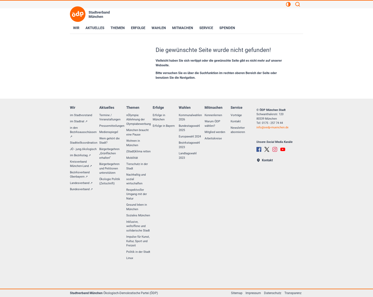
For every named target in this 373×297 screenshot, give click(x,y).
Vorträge (236, 115)
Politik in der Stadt (138, 252)
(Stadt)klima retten (138, 151)
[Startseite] (77, 14)
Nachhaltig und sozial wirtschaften (136, 179)
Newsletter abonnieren (238, 130)
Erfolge (138, 28)
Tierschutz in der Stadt (137, 166)
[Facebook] (258, 149)
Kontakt (236, 121)
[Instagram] (274, 149)
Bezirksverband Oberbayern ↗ (80, 175)
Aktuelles (94, 28)
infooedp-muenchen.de (272, 127)
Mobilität (132, 158)
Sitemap (236, 293)
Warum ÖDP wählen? (212, 124)
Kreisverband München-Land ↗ (81, 164)
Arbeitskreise (213, 138)
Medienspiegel (108, 132)
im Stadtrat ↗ (79, 121)
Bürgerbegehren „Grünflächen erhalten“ (109, 153)
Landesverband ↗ (81, 183)
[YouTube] (282, 149)
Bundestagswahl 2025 (189, 128)
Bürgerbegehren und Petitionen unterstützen (109, 168)
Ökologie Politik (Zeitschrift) (109, 181)
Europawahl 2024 (190, 136)
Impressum (253, 293)
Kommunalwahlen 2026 (190, 117)
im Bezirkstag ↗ (80, 155)
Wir (76, 28)
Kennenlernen (213, 115)
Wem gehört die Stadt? (109, 141)
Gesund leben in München (136, 207)
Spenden (227, 28)
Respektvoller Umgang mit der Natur (136, 194)
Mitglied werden (215, 132)
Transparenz (293, 293)
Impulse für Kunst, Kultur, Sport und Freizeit (138, 241)
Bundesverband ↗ (81, 189)
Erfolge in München (159, 117)
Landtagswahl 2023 (188, 156)
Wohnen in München (133, 143)
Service (206, 28)
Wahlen (159, 28)
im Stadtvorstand (81, 115)
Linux (129, 258)
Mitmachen (182, 28)
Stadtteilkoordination (83, 142)
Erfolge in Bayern (164, 126)
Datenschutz (272, 293)
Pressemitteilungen (111, 126)
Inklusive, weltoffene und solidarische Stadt (138, 226)
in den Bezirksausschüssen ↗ (83, 132)
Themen (118, 28)
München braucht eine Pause (137, 132)
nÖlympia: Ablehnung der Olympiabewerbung (138, 119)
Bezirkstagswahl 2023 (189, 145)
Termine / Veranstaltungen (109, 117)
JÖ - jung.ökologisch (83, 149)
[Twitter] (266, 149)
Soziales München (138, 215)
